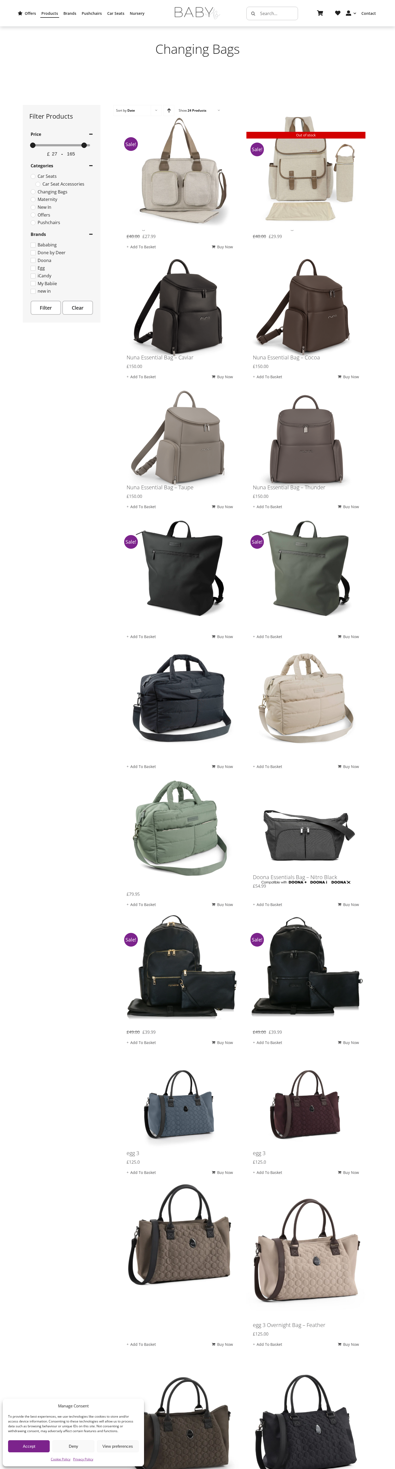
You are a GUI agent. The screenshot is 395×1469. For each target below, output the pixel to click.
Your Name (109, 312)
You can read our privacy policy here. (166, 387)
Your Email (109, 346)
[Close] (316, 232)
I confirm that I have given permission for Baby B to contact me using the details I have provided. (199, 383)
